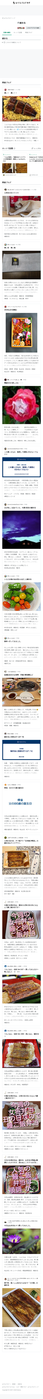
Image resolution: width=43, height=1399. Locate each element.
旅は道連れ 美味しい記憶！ (15, 966)
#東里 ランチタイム (11, 298)
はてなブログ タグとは (8, 1387)
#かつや (11, 661)
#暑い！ (36, 140)
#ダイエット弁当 (21, 958)
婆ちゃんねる (11, 244)
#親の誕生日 (8, 829)
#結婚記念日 (26, 723)
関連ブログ (28, 32)
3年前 (19, 784)
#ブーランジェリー (32, 829)
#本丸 (19, 1084)
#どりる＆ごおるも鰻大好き (28, 234)
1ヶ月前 (18, 89)
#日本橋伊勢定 (9, 891)
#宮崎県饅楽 (29, 296)
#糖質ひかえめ (9, 1149)
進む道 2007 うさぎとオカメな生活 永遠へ (19, 189)
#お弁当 (21, 369)
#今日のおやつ (9, 140)
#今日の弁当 (8, 627)
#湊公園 (21, 298)
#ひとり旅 (16, 1346)
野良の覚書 (11, 733)
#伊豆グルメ (28, 1343)
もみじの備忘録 (12, 784)
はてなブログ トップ (9, 18)
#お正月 (6, 371)
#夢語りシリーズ (9, 496)
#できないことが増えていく (19, 565)
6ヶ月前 (18, 244)
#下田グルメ (8, 1346)
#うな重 (6, 1343)
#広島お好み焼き (9, 568)
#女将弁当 (14, 955)
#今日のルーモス (9, 138)
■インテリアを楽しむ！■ (15, 379)
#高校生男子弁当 (21, 661)
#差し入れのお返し (30, 440)
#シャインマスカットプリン (23, 140)
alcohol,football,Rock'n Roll (15, 448)
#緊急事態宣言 (27, 1270)
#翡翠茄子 (25, 1084)
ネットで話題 (18, 32)
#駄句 (18, 568)
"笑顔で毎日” (11, 89)
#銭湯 (33, 494)
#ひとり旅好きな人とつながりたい (15, 1348)
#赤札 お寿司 (29, 1020)
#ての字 (13, 1084)
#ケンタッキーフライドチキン (13, 1020)
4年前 (26, 837)
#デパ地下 (7, 894)
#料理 (11, 369)
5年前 (25, 966)
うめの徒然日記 (12, 671)
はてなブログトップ (33, 1387)
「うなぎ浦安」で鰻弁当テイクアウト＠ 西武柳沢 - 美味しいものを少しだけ (14, 159)
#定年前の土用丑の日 (11, 234)
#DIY (26, 298)
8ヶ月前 (24, 306)
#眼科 (6, 661)
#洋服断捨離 (17, 723)
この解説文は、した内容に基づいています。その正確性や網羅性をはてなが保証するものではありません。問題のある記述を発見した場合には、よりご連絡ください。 (11, 42)
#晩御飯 (6, 630)
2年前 (16, 733)
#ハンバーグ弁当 (16, 1270)
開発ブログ (23, 1387)
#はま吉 (22, 829)
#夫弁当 (27, 369)
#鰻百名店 (14, 1343)
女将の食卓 (11, 902)
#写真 (16, 369)
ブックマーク (6, 155)
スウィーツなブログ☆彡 (14, 306)
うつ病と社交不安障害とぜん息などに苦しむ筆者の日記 (23, 1221)
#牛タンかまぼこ (31, 627)
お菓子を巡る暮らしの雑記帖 (15, 837)
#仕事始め (20, 371)
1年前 (24, 379)
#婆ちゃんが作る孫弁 (11, 296)
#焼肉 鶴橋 (8, 725)
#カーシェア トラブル (11, 494)
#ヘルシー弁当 (23, 955)
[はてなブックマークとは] (14, 148)
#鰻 (13, 894)
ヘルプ (17, 1387)
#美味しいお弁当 (9, 958)
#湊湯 (22, 494)
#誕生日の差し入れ (10, 440)
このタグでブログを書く (33, 28)
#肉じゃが (14, 630)
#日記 (6, 369)
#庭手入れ (7, 663)
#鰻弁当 (34, 138)
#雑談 (33, 369)
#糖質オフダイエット (21, 1149)
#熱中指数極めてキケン (23, 138)
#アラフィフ (8, 723)
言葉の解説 (6, 32)
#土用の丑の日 (25, 891)
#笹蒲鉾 (22, 627)
